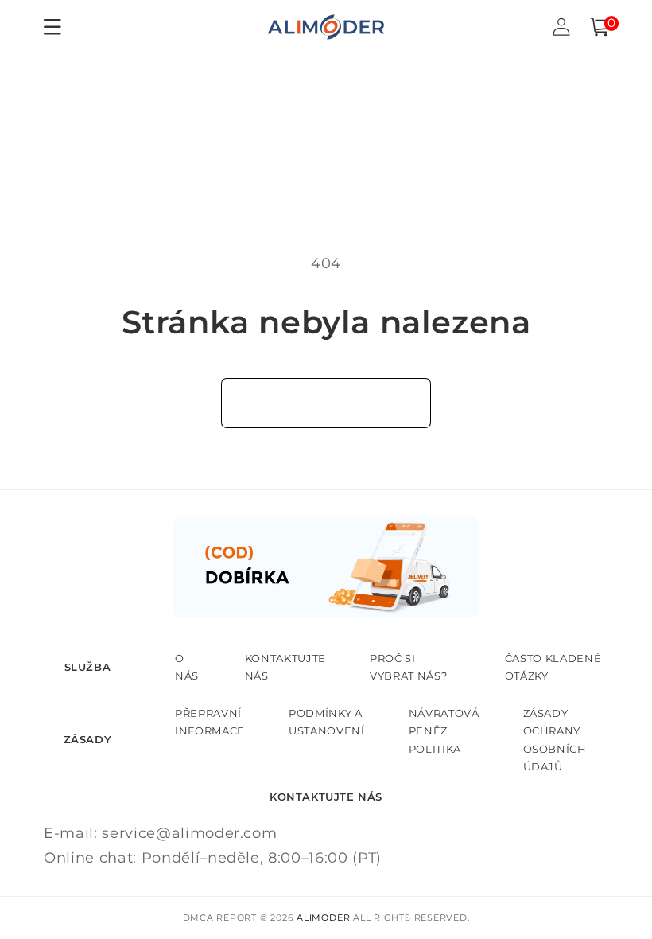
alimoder (323, 917)
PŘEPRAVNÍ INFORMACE (210, 722)
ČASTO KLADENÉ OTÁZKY (553, 667)
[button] (599, 27)
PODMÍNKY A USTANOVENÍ (327, 722)
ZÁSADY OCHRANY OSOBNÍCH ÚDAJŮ (555, 740)
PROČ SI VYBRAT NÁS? (408, 667)
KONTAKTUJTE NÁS (285, 667)
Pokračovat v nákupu (326, 403)
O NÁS (187, 667)
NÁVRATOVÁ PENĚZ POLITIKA (444, 731)
